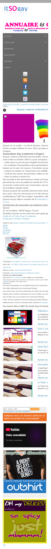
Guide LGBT (9, 43)
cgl (46, 264)
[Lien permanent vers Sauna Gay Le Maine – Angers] (17, 360)
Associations (16, 261)
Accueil (8, 36)
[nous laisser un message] (25, 74)
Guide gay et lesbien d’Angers (16, 219)
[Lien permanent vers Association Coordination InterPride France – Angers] (17, 378)
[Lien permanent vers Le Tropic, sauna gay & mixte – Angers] (17, 396)
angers (26, 264)
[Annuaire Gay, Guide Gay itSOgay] (16, 19)
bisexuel (41, 264)
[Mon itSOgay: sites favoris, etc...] (25, 99)
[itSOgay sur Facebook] (25, 86)
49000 (16, 264)
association (34, 264)
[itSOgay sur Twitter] (25, 93)
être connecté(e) (17, 277)
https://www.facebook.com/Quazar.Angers (25, 273)
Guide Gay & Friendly (11, 105)
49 (12, 264)
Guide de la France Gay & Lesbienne (19, 216)
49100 (21, 264)
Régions (8, 61)
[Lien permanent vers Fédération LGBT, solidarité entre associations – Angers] (17, 324)
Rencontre (9, 55)
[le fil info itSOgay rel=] (25, 80)
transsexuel (7, 267)
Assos (7, 68)
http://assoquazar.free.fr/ (23, 270)
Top (4, 545)
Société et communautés (30, 105)
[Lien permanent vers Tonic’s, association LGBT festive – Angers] (17, 342)
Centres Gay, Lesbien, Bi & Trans (32, 261)
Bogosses (9, 49)
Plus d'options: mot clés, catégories (17, 411)
